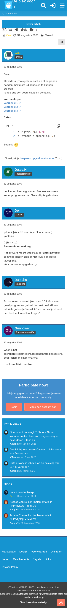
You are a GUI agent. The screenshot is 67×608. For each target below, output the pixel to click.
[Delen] (61, 42)
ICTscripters (16, 444)
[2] (10, 136)
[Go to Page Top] (61, 602)
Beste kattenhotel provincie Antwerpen (30, 594)
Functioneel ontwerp (22, 492)
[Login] (53, 5)
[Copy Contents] (58, 126)
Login (14, 406)
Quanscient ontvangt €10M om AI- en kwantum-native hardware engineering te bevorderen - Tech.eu (34, 436)
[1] (10, 132)
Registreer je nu (48, 393)
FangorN (14, 509)
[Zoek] (43, 5)
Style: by (33, 602)
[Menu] (62, 5)
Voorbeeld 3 (11, 110)
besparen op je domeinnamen (37, 158)
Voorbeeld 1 (11, 102)
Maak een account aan (42, 406)
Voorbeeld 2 (11, 106)
